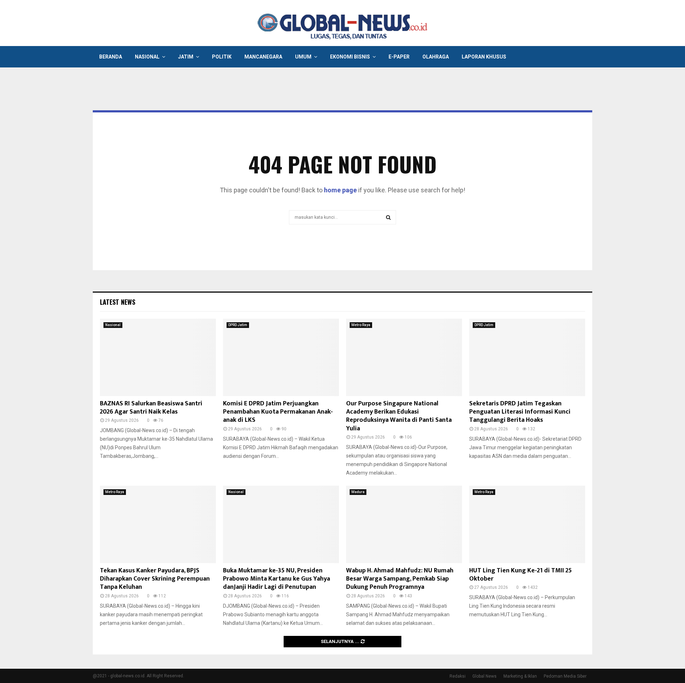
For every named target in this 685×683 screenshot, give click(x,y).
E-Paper (399, 57)
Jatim (185, 57)
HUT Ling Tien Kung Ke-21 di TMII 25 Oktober (520, 574)
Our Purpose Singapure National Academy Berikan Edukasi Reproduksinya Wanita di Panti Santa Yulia (399, 416)
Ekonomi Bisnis (350, 57)
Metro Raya (360, 325)
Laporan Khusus (484, 57)
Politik (222, 57)
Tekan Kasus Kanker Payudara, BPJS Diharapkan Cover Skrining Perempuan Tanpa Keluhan (155, 579)
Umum (303, 57)
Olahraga (435, 57)
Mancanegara (263, 57)
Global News (484, 676)
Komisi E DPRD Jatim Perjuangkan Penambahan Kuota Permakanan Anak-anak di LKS (278, 412)
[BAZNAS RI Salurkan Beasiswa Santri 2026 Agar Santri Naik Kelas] (158, 357)
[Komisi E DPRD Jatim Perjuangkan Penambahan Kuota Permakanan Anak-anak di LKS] (281, 357)
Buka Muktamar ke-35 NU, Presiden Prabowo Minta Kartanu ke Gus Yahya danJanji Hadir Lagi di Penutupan (276, 579)
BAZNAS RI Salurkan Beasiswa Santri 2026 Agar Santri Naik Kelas (151, 407)
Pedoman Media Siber (565, 676)
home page (340, 190)
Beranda (110, 57)
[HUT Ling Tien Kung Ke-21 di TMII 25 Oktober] (527, 524)
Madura (358, 492)
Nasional (147, 57)
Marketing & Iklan (520, 676)
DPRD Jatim (237, 325)
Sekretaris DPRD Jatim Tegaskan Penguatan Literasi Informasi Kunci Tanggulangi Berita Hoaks (519, 412)
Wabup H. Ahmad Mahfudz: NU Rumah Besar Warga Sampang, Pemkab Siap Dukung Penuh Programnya (399, 579)
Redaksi (458, 676)
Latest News (117, 302)
